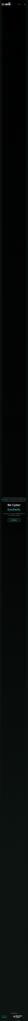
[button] (19, 4)
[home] (5, 4)
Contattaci (14, 520)
